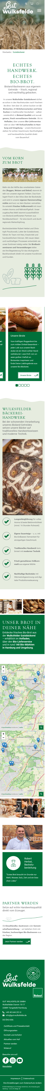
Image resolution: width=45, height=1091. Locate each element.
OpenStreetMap (6, 727)
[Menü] (39, 10)
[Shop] (31, 3)
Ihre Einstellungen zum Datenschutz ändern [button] (22, 1083)
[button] (35, 680)
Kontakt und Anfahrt (13, 1035)
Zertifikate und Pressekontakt (17, 1026)
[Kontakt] (37, 3)
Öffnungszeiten (10, 1030)
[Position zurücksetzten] (41, 727)
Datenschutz (28, 1078)
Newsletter (7, 1066)
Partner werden (10, 1044)
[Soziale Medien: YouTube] (19, 1060)
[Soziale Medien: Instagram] (13, 1060)
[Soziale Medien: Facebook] (5, 1060)
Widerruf (7, 1048)
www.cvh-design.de (14, 1088)
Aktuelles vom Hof (12, 1039)
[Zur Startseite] (19, 7)
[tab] (17, 385)
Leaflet (21, 727)
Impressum (15, 1078)
